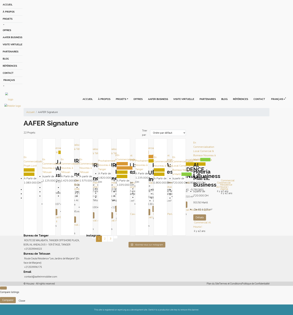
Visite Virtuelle (12, 44)
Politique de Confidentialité (255, 283)
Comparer (8, 300)
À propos (9, 11)
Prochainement (106, 161)
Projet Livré (30, 165)
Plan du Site (213, 283)
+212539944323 (33, 248)
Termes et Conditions (230, 283)
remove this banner (189, 309)
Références (10, 66)
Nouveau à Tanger (164, 165)
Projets (8, 19)
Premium (186, 174)
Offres (7, 30)
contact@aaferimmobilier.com (40, 276)
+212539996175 (33, 267)
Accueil (7, 4)
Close (22, 300)
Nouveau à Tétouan (74, 149)
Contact (8, 73)
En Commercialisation (57, 148)
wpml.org (122, 309)
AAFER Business (12, 37)
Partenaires (10, 51)
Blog (6, 58)
